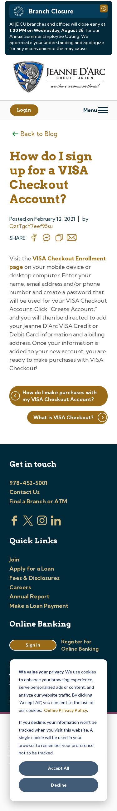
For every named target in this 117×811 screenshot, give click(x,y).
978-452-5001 (28, 482)
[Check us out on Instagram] (42, 524)
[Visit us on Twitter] (28, 524)
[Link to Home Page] (58, 78)
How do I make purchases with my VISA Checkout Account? (59, 395)
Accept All (58, 768)
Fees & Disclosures (34, 578)
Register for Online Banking (80, 645)
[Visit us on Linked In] (56, 524)
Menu (90, 110)
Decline (58, 785)
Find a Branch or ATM (38, 501)
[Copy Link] (59, 238)
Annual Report (29, 596)
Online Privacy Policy (65, 710)
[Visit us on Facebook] (14, 524)
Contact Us (24, 492)
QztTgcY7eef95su (31, 226)
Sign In (33, 645)
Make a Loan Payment (38, 605)
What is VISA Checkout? (63, 417)
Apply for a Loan (31, 568)
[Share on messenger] (46, 238)
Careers (20, 587)
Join (14, 559)
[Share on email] (71, 238)
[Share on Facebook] (34, 238)
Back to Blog (38, 134)
